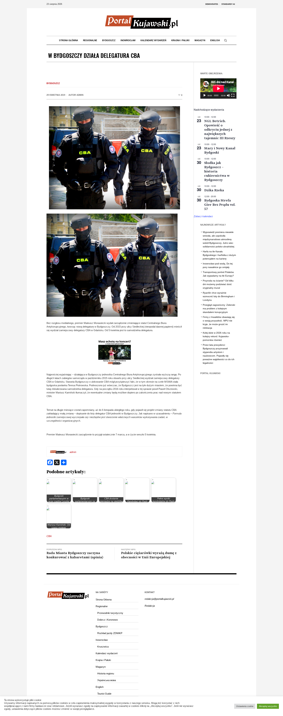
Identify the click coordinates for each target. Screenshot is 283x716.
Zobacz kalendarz (203, 216)
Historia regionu (105, 673)
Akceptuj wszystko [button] (268, 706)
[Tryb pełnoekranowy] (233, 95)
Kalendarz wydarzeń (107, 653)
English (100, 687)
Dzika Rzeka (214, 190)
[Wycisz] (228, 95)
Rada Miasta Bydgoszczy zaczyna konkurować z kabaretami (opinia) (75, 555)
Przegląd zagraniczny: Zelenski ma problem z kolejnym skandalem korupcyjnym (219, 308)
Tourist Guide (104, 693)
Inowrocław (102, 639)
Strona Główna (104, 599)
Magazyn (101, 666)
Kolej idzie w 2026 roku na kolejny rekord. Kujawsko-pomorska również (216, 336)
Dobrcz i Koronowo (107, 619)
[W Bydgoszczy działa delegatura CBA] (114, 157)
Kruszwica (103, 646)
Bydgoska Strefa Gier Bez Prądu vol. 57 (220, 204)
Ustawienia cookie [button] (244, 706)
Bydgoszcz (53, 83)
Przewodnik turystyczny (110, 613)
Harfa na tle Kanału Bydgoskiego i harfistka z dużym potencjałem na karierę (219, 255)
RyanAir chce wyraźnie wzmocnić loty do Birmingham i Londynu (219, 296)
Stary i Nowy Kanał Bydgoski (219, 150)
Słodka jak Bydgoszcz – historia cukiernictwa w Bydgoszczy (217, 171)
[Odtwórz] (204, 95)
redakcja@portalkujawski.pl (159, 598)
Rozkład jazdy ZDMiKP (109, 633)
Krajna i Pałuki (103, 660)
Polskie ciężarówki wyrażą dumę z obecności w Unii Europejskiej (149, 555)
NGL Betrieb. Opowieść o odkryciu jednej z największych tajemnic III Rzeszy (219, 129)
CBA (49, 536)
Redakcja (150, 605)
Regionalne (102, 606)
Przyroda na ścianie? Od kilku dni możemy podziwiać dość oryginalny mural (218, 284)
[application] (218, 88)
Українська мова (106, 680)
